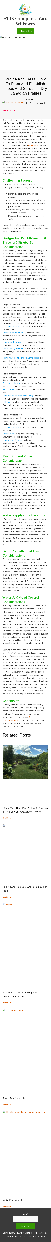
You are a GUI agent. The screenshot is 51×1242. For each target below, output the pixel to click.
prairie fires (33, 145)
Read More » (7, 818)
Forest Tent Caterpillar (14, 1098)
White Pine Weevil (13, 1200)
